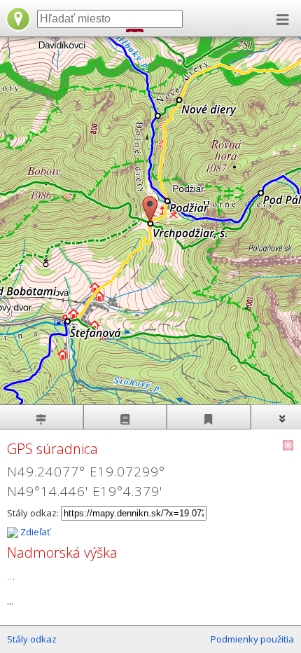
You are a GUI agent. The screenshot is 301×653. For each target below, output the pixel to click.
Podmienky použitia (252, 639)
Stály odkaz (32, 639)
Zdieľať (34, 531)
